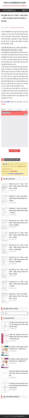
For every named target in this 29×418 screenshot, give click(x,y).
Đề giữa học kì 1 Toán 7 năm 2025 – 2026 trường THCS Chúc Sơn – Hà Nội (18, 235)
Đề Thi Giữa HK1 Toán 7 (17, 27)
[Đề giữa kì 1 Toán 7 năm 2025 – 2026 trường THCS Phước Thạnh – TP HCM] (5, 212)
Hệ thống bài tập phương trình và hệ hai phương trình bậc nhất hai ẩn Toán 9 (18, 385)
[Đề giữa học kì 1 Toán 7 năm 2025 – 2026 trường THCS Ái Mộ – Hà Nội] (5, 286)
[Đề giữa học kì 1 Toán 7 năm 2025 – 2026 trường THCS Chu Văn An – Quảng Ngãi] (5, 249)
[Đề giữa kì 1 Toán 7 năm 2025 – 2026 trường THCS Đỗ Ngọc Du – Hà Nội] (5, 200)
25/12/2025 (13, 202)
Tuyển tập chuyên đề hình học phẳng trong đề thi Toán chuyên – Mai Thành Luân (18, 336)
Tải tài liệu (15, 150)
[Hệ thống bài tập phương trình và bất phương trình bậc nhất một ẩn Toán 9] (4, 326)
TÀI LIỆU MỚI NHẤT (8, 318)
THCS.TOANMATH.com (9, 10)
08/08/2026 (13, 377)
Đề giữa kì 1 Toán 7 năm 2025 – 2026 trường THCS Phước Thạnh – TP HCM (18, 210)
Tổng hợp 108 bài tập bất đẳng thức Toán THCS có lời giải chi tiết (18, 373)
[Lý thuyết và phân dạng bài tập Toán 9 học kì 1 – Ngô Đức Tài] (4, 351)
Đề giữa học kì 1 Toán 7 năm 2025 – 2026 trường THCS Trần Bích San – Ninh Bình (18, 259)
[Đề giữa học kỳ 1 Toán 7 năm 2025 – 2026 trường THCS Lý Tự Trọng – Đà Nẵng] (5, 225)
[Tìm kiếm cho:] (14, 313)
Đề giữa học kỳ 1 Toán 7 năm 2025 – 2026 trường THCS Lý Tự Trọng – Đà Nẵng (18, 223)
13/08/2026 (13, 351)
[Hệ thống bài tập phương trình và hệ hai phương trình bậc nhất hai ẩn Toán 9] (4, 387)
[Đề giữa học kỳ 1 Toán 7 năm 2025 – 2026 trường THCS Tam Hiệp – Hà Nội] (5, 273)
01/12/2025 (13, 288)
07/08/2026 (13, 390)
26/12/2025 (13, 190)
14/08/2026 (13, 341)
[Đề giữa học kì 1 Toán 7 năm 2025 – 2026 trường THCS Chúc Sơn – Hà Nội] (5, 237)
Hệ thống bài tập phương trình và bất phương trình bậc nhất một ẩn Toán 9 (18, 324)
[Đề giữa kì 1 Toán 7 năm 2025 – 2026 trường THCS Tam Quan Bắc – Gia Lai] (5, 298)
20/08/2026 (13, 328)
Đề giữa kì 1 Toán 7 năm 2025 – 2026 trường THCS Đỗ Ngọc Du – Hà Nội (18, 198)
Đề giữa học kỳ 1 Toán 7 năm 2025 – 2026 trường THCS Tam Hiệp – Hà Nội (18, 271)
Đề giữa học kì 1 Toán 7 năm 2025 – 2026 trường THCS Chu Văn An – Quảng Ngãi (18, 247)
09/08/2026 (13, 363)
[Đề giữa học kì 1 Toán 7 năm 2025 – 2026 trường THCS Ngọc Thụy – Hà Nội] (5, 188)
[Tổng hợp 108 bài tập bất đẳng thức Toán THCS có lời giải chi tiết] (4, 375)
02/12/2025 (13, 215)
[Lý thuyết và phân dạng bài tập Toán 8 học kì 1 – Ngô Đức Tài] (4, 363)
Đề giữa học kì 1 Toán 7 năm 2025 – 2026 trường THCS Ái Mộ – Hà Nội (18, 284)
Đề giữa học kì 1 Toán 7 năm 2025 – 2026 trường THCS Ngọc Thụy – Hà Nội (18, 186)
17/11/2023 (5, 27)
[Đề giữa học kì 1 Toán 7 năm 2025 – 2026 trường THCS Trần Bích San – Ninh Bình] (5, 261)
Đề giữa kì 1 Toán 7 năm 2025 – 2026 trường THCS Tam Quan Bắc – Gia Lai (18, 296)
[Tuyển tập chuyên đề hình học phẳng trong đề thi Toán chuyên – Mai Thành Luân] (4, 338)
